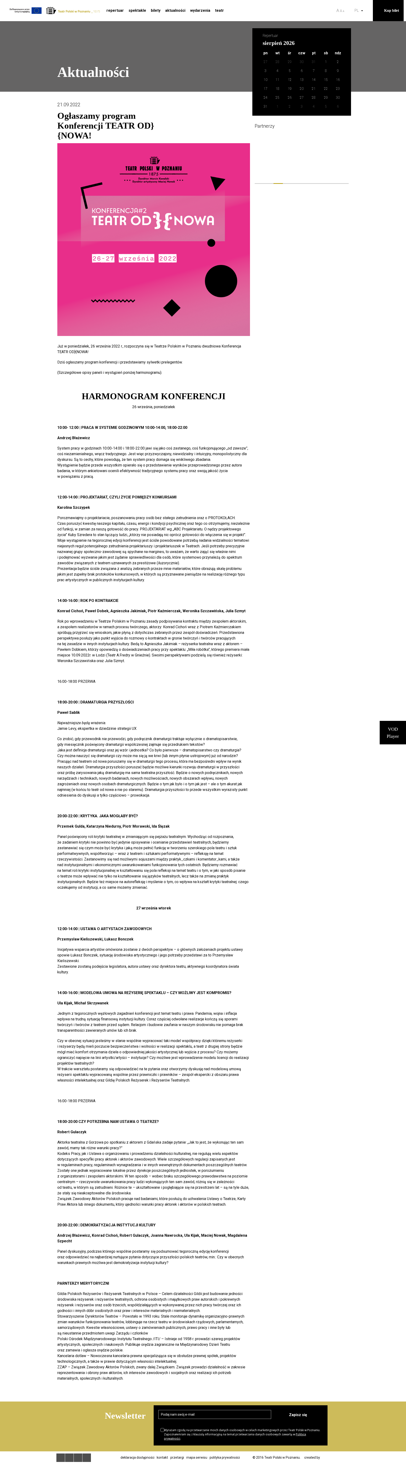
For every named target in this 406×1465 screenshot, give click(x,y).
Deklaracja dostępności (137, 1457)
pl (358, 10)
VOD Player (393, 733)
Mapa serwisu (196, 1457)
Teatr (219, 10)
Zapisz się (298, 1415)
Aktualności (175, 10)
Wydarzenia (200, 10)
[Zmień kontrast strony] (349, 10)
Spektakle (137, 10)
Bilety (155, 10)
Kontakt (162, 1457)
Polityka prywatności (225, 1457)
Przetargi (177, 1457)
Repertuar (115, 10)
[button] (368, 10)
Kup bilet (391, 10)
